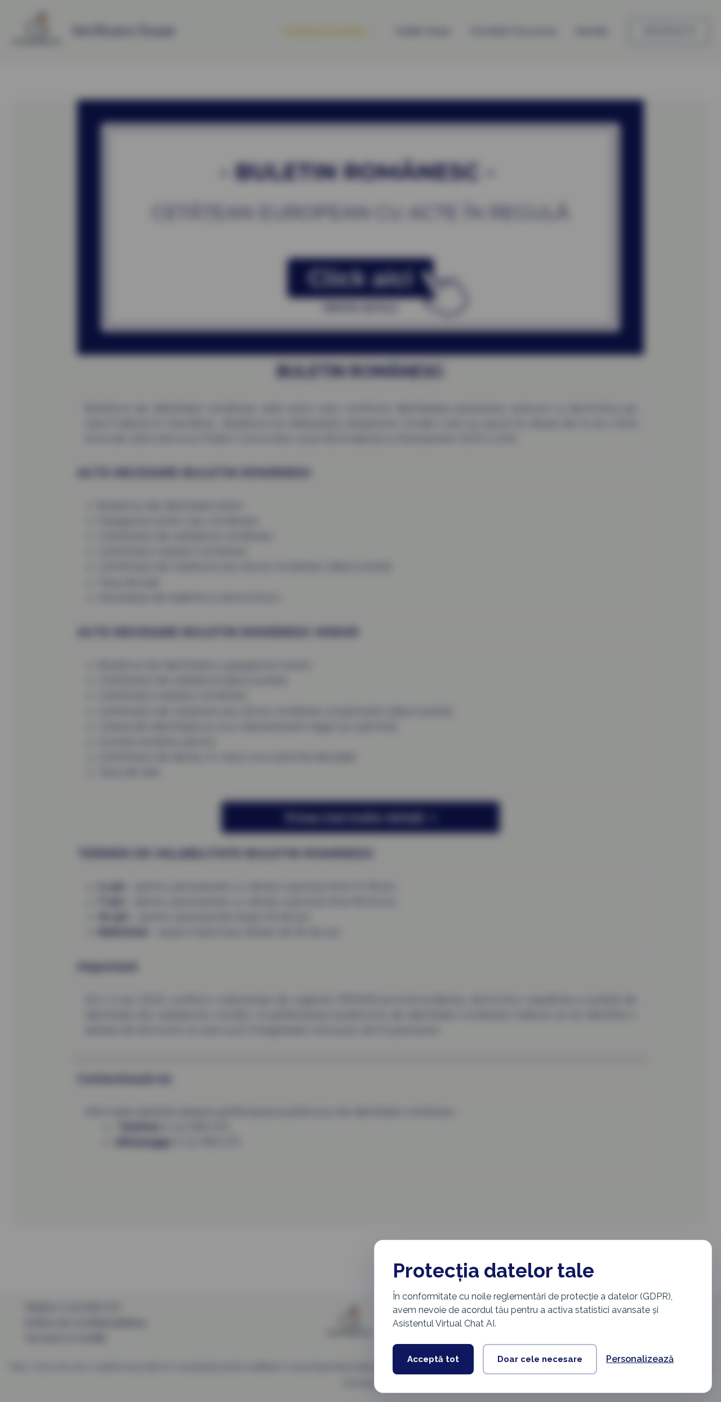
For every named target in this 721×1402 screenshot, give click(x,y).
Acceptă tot (433, 1359)
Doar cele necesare (539, 1359)
